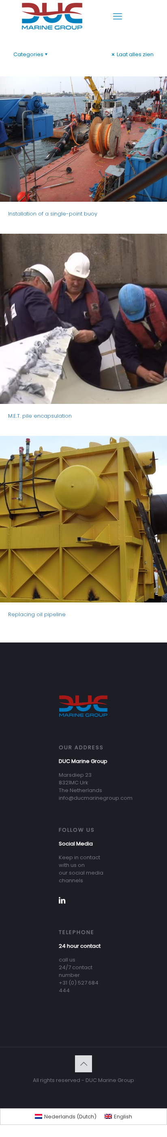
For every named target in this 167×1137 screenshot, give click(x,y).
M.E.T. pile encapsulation (40, 416)
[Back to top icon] (83, 1063)
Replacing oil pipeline (37, 614)
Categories (28, 54)
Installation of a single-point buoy (52, 214)
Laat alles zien (135, 54)
